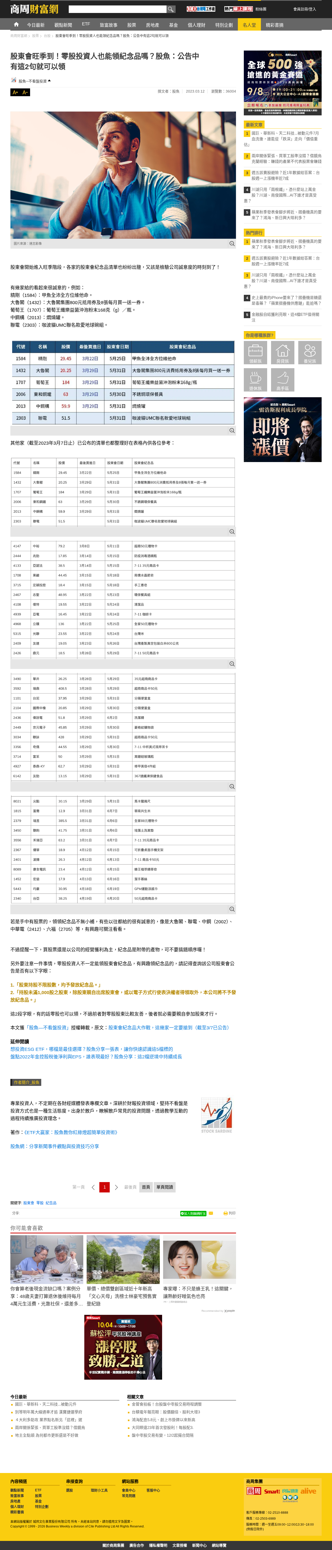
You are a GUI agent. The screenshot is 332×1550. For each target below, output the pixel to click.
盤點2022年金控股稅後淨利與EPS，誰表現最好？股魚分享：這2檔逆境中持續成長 (96, 1056)
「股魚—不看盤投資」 (47, 1027)
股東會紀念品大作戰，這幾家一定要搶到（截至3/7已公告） (170, 1027)
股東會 (28, 1203)
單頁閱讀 (164, 1187)
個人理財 (17, 1507)
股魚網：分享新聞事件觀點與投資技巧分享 (55, 1146)
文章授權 (179, 1545)
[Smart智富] (272, 1492)
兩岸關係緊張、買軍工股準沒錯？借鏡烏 (50, 1427)
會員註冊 (300, 9)
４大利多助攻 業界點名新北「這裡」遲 (48, 1420)
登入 (312, 9)
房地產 (15, 1501)
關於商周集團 (113, 1545)
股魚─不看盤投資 (33, 81)
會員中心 (128, 1490)
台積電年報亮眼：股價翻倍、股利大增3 (166, 1412)
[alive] (308, 1491)
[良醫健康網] (290, 1491)
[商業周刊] (254, 1491)
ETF (38, 1490)
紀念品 (51, 1203)
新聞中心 (199, 1545)
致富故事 (17, 1496)
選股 (69, 1490)
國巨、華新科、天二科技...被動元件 (46, 1404)
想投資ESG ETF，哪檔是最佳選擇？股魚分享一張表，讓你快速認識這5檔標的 (91, 1049)
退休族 (255, 388)
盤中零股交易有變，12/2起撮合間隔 (162, 1435)
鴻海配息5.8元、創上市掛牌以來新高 (163, 1420)
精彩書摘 (17, 1512)
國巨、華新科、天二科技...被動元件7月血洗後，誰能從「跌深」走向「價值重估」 (281, 139)
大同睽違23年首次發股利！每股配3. (162, 1427)
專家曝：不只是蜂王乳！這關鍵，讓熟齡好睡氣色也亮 (198, 1292)
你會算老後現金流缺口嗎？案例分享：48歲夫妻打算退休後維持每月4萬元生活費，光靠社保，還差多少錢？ (46, 1297)
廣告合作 (136, 1545)
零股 (40, 1203)
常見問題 (128, 1496)
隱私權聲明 (158, 1545)
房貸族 (282, 361)
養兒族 (310, 361)
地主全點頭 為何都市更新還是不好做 (46, 1435)
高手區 (282, 388)
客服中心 (153, 1490)
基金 (38, 1501)
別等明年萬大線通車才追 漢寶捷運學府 (48, 1412)
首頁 (21, 24)
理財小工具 (99, 1490)
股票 (38, 1496)
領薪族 (255, 361)
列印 (232, 1213)
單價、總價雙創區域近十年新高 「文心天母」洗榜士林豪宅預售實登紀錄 (122, 1296)
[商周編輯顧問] (290, 1499)
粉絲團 (260, 9)
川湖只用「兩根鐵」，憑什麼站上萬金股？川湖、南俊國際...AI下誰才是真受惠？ (280, 195)
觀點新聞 (17, 1490)
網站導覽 (219, 1545)
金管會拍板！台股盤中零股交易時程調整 (167, 1404)
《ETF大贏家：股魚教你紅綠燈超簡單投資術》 (72, 1132)
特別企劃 (42, 1507)
